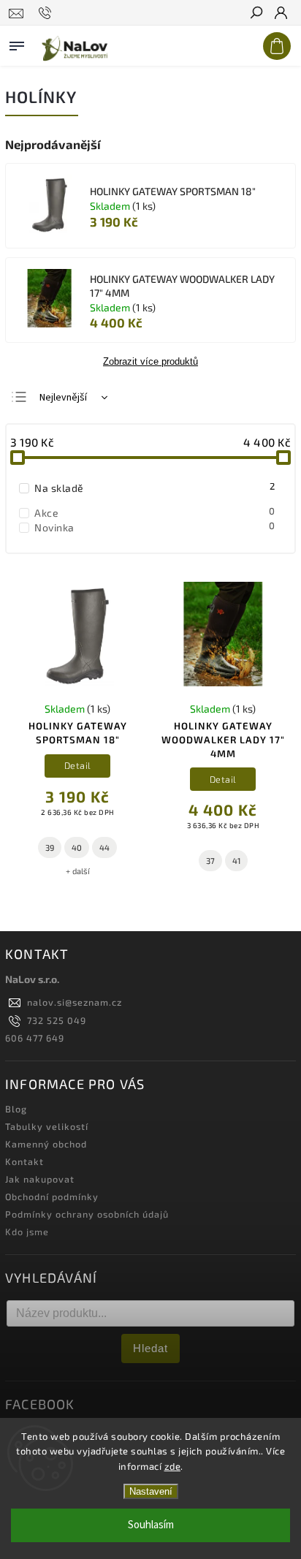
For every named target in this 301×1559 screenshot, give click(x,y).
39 (49, 847)
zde (172, 1466)
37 (210, 860)
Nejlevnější (63, 397)
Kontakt (24, 1161)
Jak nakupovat (40, 1179)
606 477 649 (34, 1038)
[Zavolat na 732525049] (47, 13)
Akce (154, 512)
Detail (77, 765)
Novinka (154, 527)
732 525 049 (56, 1020)
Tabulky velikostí (46, 1126)
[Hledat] (256, 14)
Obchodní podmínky (52, 1196)
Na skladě (154, 487)
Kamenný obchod (46, 1144)
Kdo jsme (27, 1231)
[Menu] (17, 43)
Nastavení (150, 1491)
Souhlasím (151, 1525)
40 (77, 847)
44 (104, 847)
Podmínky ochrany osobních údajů (87, 1214)
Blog (16, 1109)
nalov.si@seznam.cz (74, 1002)
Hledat (150, 1348)
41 (236, 860)
